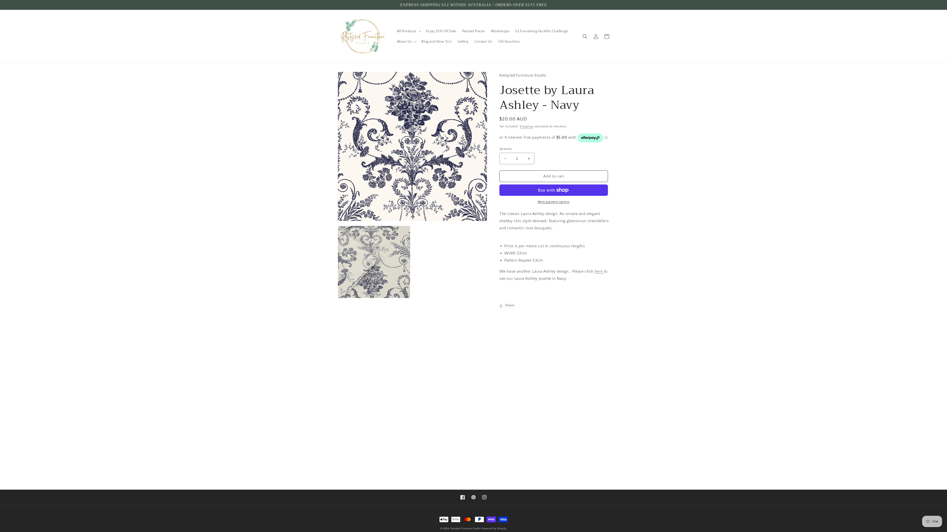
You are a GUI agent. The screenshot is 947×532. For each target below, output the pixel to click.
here (599, 271)
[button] (408, 31)
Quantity (505, 148)
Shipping (526, 126)
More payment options (554, 201)
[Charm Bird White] (603, 271)
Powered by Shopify (494, 528)
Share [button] (509, 305)
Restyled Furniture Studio (466, 528)
